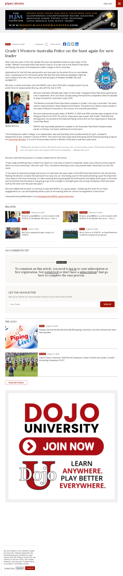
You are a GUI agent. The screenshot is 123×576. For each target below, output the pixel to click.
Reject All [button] (20, 568)
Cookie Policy (9, 568)
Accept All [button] (30, 568)
